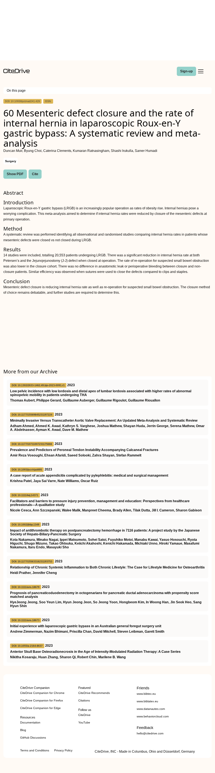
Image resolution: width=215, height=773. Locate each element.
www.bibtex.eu (146, 693)
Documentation (30, 722)
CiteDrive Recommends (94, 693)
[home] (16, 72)
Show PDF (15, 174)
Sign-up (186, 71)
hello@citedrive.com (150, 733)
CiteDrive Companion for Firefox (41, 700)
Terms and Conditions (34, 750)
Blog (23, 730)
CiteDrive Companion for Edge (40, 708)
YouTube (84, 722)
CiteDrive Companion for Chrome (42, 693)
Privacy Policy (63, 750)
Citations (84, 700)
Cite (35, 174)
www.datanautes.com (151, 708)
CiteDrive (84, 715)
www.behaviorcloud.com (153, 716)
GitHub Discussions (33, 737)
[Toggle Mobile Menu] (200, 71)
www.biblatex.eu (147, 701)
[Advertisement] (107, 31)
